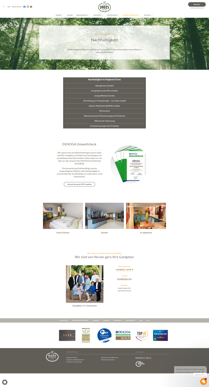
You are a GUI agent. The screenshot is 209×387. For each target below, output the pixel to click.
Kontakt (147, 15)
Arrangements (82, 15)
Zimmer (58, 15)
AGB (140, 320)
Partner (106, 320)
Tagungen (97, 15)
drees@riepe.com (124, 279)
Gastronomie (112, 15)
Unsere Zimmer (62, 232)
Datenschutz (130, 320)
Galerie (70, 15)
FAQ (148, 320)
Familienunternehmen (80, 320)
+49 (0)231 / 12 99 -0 (124, 269)
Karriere (96, 320)
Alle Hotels (64, 320)
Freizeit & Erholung (130, 15)
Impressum (117, 320)
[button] (5, 382)
